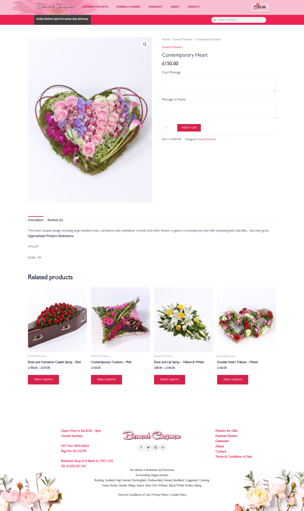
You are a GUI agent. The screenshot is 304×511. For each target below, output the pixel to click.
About (175, 6)
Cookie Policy (178, 495)
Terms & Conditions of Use (134, 495)
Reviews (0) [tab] (55, 220)
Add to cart (189, 127)
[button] (145, 44)
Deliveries (222, 441)
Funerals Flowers (226, 436)
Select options (43, 379)
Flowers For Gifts (95, 6)
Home (166, 39)
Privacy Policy (160, 495)
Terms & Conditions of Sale (233, 457)
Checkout (155, 6)
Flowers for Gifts (226, 431)
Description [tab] (35, 220)
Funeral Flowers (128, 6)
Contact (194, 6)
